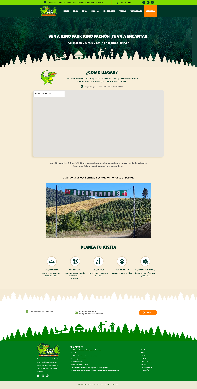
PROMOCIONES (136, 11)
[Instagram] (43, 375)
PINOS (75, 11)
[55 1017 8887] (118, 2)
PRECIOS (122, 11)
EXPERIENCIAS (109, 11)
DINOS (84, 11)
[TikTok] (47, 375)
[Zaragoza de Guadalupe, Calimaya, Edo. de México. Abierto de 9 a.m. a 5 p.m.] (45, 2)
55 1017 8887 (127, 2)
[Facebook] (38, 375)
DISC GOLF (95, 11)
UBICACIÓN (150, 11)
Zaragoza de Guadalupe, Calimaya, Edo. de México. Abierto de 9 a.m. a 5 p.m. (76, 2)
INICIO (66, 11)
